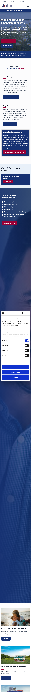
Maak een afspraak (9, 41)
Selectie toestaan (15, 372)
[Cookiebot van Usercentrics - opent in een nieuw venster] (22, 313)
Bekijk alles (8, 181)
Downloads (14, 1)
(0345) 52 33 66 (24, 1)
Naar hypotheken (10, 124)
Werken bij (5, 1)
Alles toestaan (15, 367)
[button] (28, 6)
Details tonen (22, 362)
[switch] (27, 345)
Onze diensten (7, 45)
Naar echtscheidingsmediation (14, 152)
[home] (7, 6)
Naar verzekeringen (11, 97)
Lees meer (6, 638)
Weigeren (15, 377)
